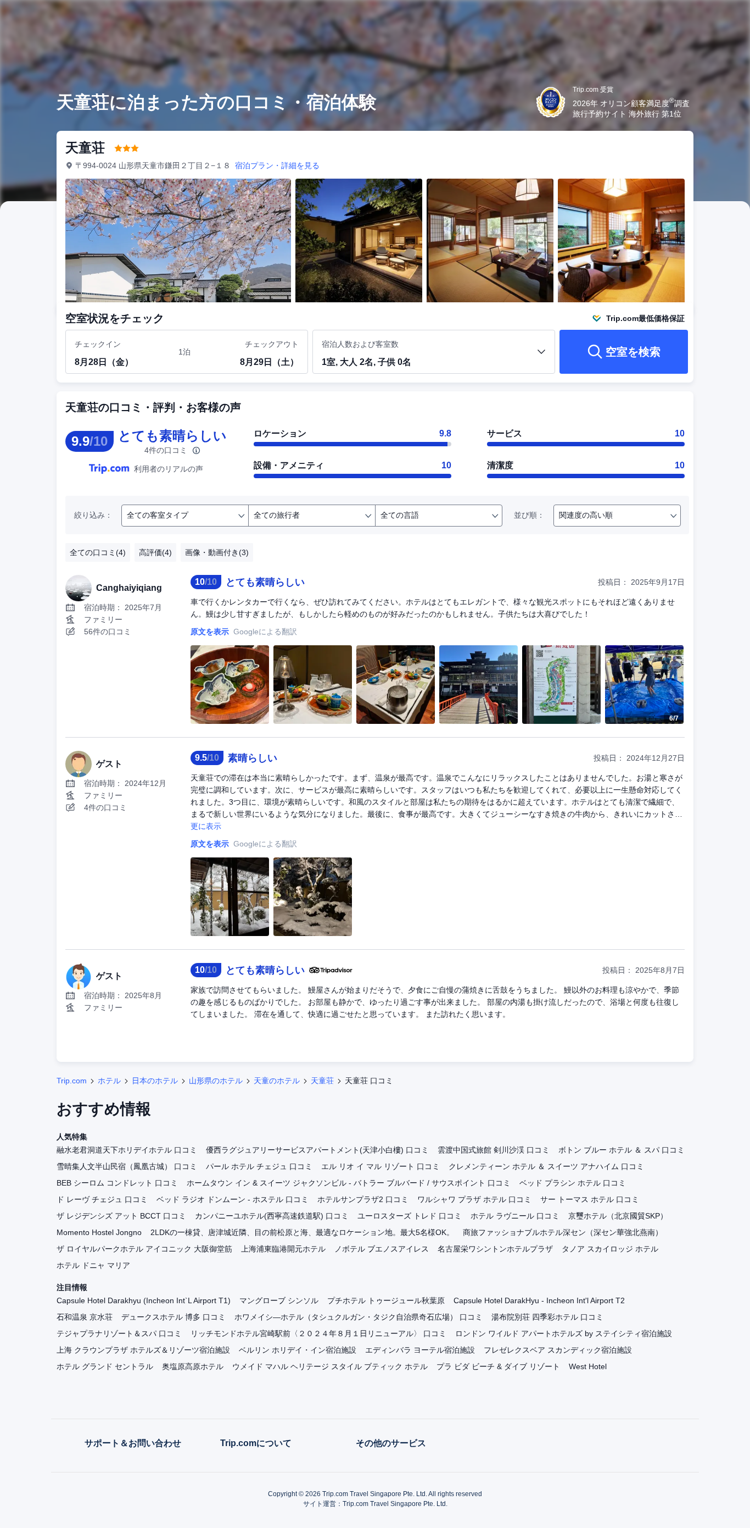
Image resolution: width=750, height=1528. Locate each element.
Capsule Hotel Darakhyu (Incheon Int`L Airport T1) (144, 1300)
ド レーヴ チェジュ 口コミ (102, 1199)
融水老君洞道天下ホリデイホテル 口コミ (127, 1149)
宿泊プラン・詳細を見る (277, 165)
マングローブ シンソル (278, 1300)
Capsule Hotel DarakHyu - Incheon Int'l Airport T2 (539, 1300)
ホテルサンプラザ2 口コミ (362, 1199)
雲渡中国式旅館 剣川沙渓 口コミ (494, 1149)
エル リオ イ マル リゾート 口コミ (380, 1166)
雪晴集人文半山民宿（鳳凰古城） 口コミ (127, 1166)
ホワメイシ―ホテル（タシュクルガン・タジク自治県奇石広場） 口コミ (358, 1317)
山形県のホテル (216, 1080)
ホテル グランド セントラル (105, 1366)
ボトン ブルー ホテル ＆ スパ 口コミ (621, 1149)
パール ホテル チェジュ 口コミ (259, 1166)
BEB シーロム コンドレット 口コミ (117, 1182)
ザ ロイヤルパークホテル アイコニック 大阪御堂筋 (144, 1248)
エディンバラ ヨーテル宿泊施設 (420, 1350)
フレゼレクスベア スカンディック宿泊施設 (558, 1350)
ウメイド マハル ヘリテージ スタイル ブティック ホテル (330, 1366)
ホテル (109, 1080)
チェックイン (98, 344)
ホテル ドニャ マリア (93, 1265)
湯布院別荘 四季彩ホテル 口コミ (547, 1317)
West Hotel (588, 1366)
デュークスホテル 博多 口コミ (173, 1317)
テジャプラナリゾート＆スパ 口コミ (119, 1333)
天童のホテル (277, 1080)
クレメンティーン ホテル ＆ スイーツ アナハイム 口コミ (546, 1166)
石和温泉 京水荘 (85, 1317)
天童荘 (322, 1080)
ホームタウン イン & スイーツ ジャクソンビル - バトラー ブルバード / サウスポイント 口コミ (349, 1182)
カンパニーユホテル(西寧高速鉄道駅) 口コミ (272, 1215)
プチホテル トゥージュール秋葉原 (386, 1300)
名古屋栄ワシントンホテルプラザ (495, 1248)
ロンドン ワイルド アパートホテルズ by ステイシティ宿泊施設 (563, 1333)
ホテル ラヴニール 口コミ (515, 1215)
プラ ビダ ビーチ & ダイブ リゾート (498, 1366)
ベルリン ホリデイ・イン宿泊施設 (297, 1350)
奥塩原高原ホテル (192, 1366)
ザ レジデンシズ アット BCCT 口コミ (121, 1215)
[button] (676, 18)
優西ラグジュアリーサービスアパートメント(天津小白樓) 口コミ (317, 1149)
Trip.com (72, 1080)
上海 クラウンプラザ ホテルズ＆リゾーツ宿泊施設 (143, 1350)
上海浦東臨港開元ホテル (283, 1248)
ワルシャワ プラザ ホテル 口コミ (474, 1199)
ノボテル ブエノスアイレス (381, 1248)
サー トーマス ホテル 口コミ (589, 1199)
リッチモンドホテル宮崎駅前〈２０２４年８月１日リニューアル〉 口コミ (318, 1333)
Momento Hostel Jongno (99, 1232)
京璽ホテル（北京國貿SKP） (618, 1215)
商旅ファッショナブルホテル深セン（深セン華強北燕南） (563, 1232)
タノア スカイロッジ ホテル (610, 1248)
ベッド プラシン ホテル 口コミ (572, 1182)
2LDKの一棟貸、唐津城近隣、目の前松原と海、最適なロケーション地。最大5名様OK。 (302, 1232)
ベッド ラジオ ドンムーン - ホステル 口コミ (232, 1199)
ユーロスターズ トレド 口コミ (409, 1215)
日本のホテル (155, 1080)
